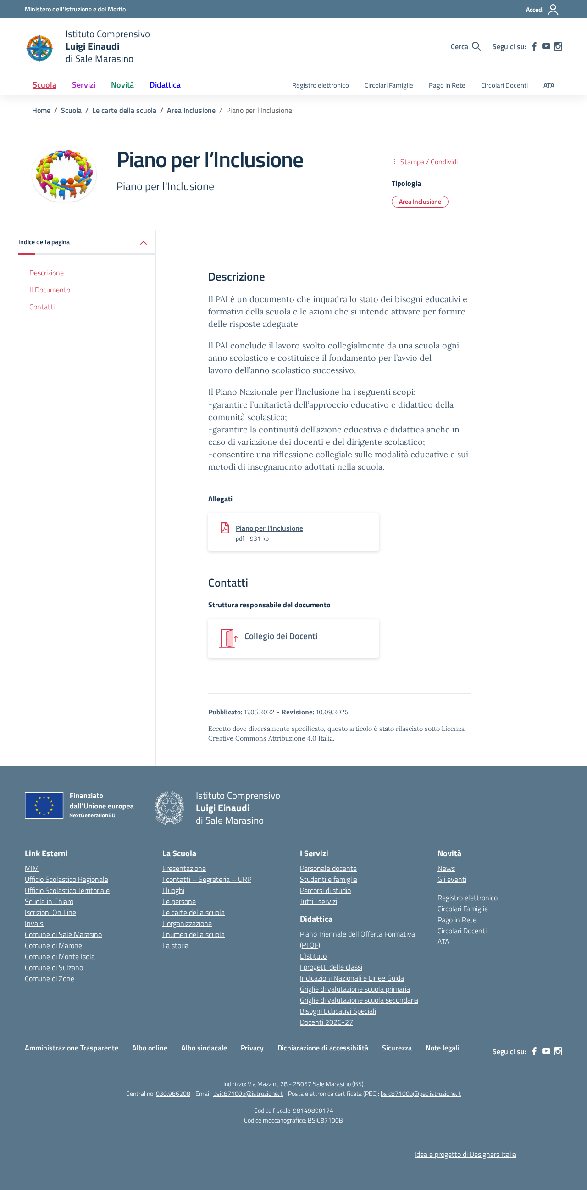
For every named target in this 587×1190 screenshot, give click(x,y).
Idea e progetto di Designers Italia (465, 1154)
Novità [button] (122, 85)
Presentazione (184, 868)
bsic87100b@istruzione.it (248, 1093)
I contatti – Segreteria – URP (206, 879)
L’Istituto (313, 955)
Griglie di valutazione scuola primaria (355, 988)
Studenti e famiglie (328, 879)
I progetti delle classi (331, 966)
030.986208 (173, 1093)
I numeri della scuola (193, 934)
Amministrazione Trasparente (71, 1047)
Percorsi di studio (325, 890)
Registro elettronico (320, 85)
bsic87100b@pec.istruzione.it (421, 1093)
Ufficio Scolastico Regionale (66, 879)
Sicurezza (397, 1047)
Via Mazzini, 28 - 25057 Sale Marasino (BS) (306, 1084)
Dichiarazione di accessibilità (322, 1047)
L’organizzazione (187, 923)
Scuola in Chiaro (49, 901)
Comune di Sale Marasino (63, 934)
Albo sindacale (204, 1047)
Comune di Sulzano (54, 967)
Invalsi (34, 923)
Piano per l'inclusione (269, 527)
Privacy (252, 1047)
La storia (175, 945)
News (446, 868)
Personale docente (328, 868)
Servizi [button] (83, 85)
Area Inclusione (420, 201)
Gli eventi (451, 879)
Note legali (442, 1047)
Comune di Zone (49, 978)
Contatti (42, 306)
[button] (87, 242)
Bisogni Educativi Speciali (338, 1010)
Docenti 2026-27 (326, 1021)
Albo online (149, 1047)
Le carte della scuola (193, 912)
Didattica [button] (165, 85)
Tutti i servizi (318, 901)
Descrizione (46, 272)
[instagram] (558, 46)
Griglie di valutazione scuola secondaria (359, 999)
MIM (32, 868)
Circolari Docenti (504, 85)
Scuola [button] (44, 85)
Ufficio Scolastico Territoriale (67, 890)
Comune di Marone (53, 945)
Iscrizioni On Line (50, 912)
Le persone (179, 901)
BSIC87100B (325, 1120)
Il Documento (49, 289)
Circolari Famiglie (389, 85)
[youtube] (546, 46)
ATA (548, 85)
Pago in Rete (447, 85)
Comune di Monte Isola (60, 956)
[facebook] (534, 46)
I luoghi (173, 890)
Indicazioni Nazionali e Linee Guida (352, 977)
